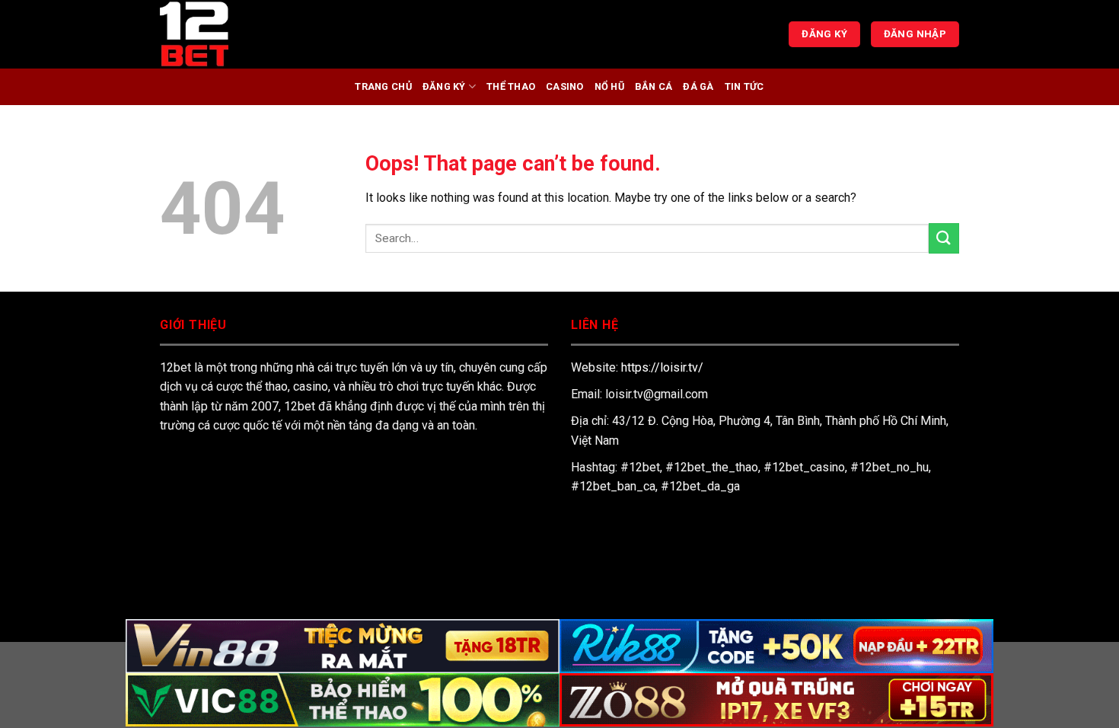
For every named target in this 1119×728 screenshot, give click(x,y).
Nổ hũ (609, 86)
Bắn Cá (654, 86)
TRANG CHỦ (383, 86)
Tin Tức (744, 86)
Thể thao (510, 86)
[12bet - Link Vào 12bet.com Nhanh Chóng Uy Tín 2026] (236, 34)
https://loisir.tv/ (662, 367)
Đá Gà (698, 86)
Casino (565, 86)
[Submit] (944, 238)
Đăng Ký (444, 86)
